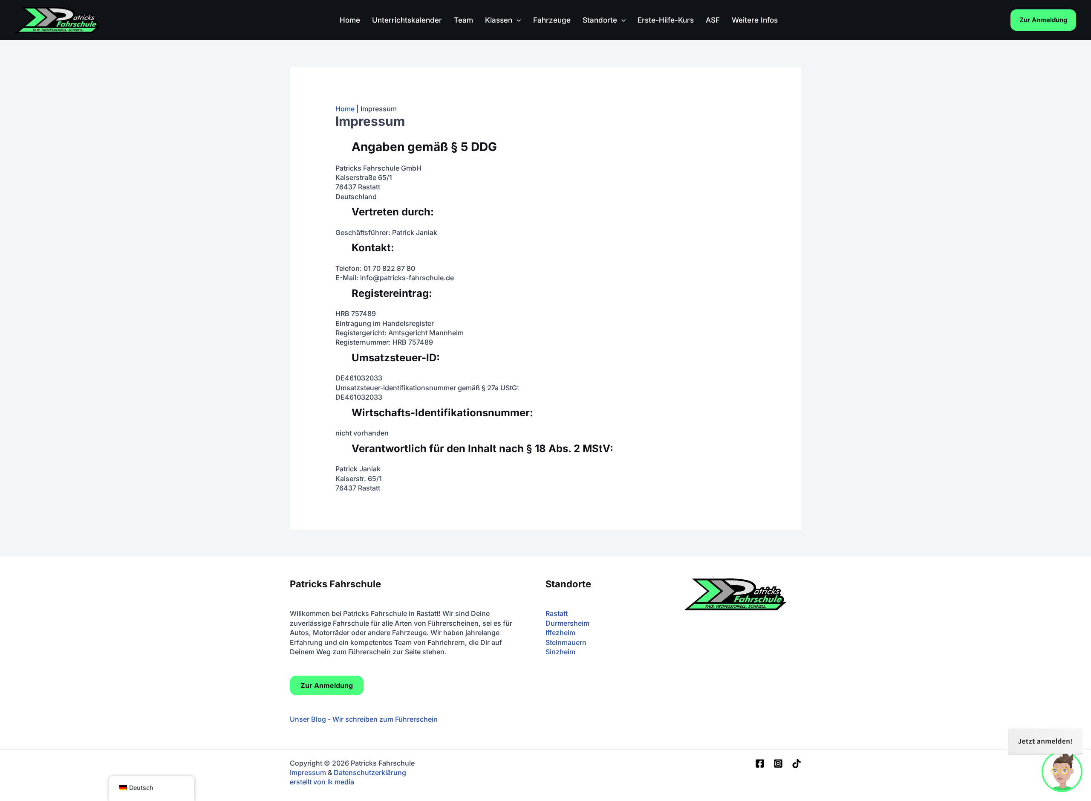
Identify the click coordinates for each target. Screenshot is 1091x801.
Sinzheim (560, 651)
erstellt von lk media (322, 782)
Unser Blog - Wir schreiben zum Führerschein (364, 719)
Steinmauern (566, 642)
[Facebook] (760, 763)
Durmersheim (567, 623)
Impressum (308, 772)
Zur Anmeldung (1043, 20)
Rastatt (557, 613)
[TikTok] (796, 763)
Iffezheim (560, 632)
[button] (516, 20)
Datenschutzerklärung (370, 772)
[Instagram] (778, 763)
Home (345, 108)
